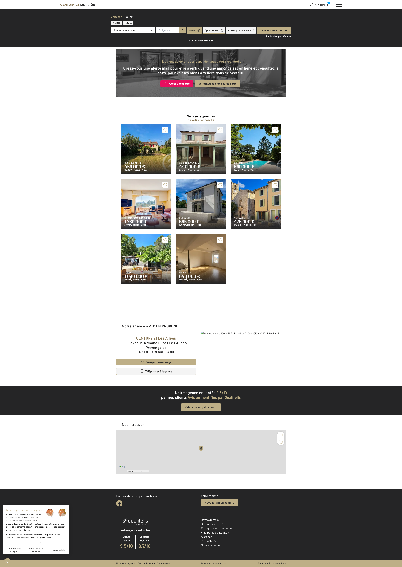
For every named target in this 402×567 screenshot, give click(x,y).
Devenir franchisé (212, 524)
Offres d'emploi (210, 519)
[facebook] (119, 503)
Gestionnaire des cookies (272, 563)
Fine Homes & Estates (215, 532)
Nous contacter (210, 545)
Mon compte (321, 4)
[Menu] (339, 4)
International (209, 541)
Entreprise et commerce (216, 528)
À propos (206, 536)
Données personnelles (213, 563)
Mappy (145, 471)
